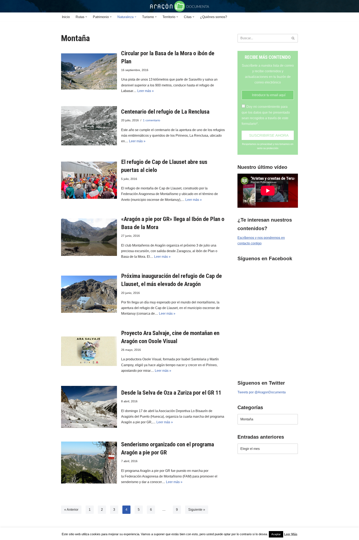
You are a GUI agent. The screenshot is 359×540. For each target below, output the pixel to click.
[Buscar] (293, 38)
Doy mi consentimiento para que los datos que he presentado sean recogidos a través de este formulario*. (266, 115)
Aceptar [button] (276, 534)
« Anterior (71, 509)
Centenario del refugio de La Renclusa (165, 111)
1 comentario (151, 120)
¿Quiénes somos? (213, 17)
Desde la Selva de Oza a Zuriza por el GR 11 (171, 392)
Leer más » (145, 91)
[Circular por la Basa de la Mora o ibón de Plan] (89, 71)
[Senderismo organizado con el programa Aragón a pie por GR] (89, 463)
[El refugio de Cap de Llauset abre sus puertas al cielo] (89, 180)
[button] (86, 17)
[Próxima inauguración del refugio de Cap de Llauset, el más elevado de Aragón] (89, 294)
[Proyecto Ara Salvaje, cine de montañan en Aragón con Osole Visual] (89, 351)
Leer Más (290, 534)
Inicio (66, 17)
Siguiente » (196, 509)
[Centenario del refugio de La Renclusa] (89, 125)
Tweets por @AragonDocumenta (261, 392)
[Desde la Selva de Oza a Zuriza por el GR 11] (89, 407)
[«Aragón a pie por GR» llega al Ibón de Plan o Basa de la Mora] (89, 237)
